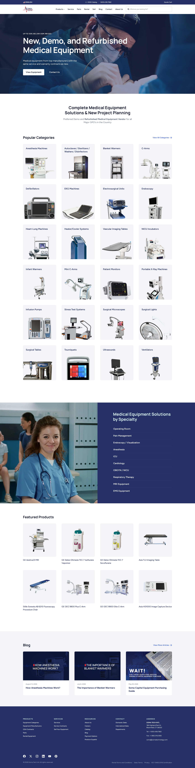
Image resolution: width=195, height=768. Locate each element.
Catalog (87, 729)
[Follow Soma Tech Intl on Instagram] (37, 756)
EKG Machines (71, 188)
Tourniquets (70, 349)
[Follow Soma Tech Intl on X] (30, 756)
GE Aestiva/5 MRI (31, 560)
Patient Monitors (111, 269)
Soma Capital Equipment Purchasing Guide (148, 689)
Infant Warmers (34, 269)
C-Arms (146, 148)
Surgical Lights (149, 309)
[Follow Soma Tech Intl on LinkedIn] (43, 756)
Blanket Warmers (111, 148)
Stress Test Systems (74, 309)
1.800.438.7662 (105, 2)
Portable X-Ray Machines (154, 269)
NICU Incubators (150, 229)
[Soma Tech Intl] (28, 9)
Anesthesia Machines (36, 148)
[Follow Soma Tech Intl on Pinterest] (56, 756)
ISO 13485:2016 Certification (161, 763)
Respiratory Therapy (123, 477)
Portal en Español (91, 740)
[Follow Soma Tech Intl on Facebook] (24, 756)
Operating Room (121, 428)
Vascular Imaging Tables (115, 229)
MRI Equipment (121, 484)
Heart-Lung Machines (37, 229)
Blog (100, 9)
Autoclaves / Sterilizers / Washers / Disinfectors (77, 150)
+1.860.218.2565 (156, 736)
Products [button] (59, 9)
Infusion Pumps (34, 309)
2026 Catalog (92, 2)
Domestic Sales (121, 723)
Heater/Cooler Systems (76, 229)
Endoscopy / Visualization (126, 442)
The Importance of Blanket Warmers (96, 687)
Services (57, 723)
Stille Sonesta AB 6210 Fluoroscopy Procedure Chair (39, 608)
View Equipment (33, 72)
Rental (86, 9)
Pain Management (122, 435)
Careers (87, 726)
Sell (94, 9)
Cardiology (119, 463)
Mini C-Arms (70, 269)
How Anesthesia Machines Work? (43, 687)
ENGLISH (28, 2)
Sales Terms (138, 763)
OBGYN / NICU (121, 470)
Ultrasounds (109, 349)
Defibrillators (32, 188)
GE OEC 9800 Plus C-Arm (73, 606)
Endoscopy (147, 188)
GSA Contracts (28, 729)
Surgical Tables (33, 349)
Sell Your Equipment (61, 729)
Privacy (147, 763)
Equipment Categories (31, 723)
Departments (120, 729)
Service (71, 9)
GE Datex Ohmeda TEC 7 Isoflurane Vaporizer (78, 561)
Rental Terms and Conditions (122, 763)
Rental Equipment (29, 736)
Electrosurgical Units (113, 188)
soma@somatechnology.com (157, 740)
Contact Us (54, 72)
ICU (115, 456)
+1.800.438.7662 (155, 732)
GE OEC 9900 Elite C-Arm (112, 606)
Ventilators (147, 349)
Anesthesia (118, 449)
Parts (79, 9)
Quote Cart (168, 2)
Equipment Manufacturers (32, 726)
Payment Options (91, 736)
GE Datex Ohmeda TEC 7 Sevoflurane (111, 561)
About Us (119, 9)
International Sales (122, 726)
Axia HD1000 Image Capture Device (155, 606)
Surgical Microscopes (114, 309)
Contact (109, 9)
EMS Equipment (121, 491)
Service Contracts (60, 726)
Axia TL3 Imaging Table (149, 560)
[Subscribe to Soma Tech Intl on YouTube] (49, 756)
